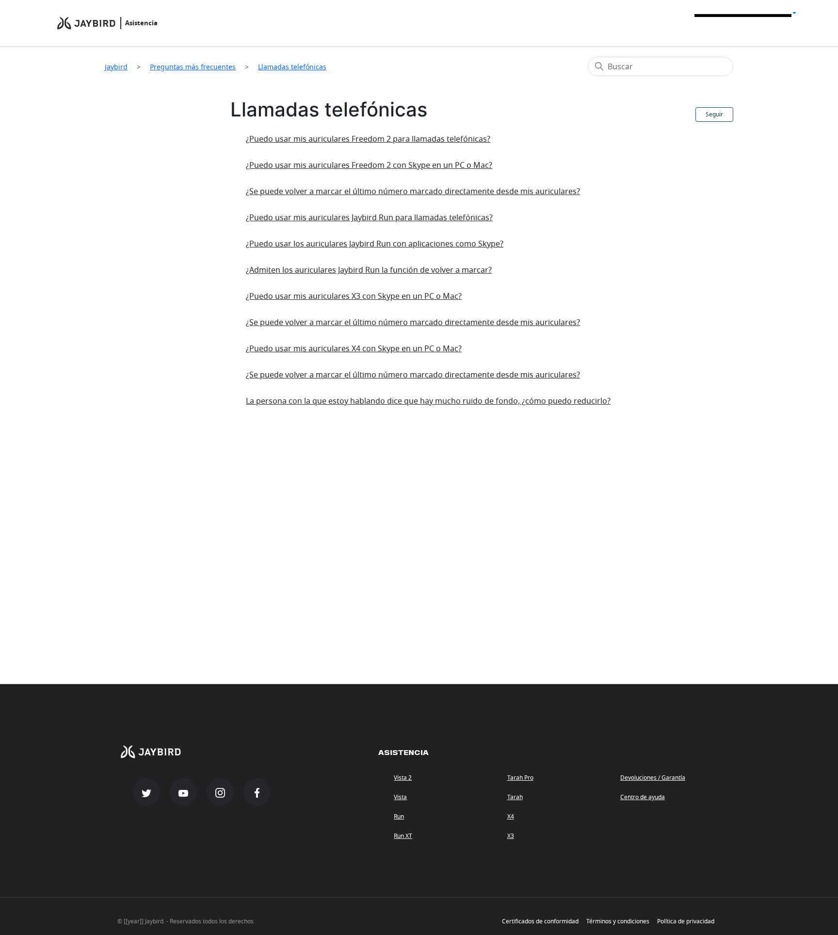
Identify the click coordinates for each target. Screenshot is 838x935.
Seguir (714, 114)
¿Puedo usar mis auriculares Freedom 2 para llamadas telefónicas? (368, 139)
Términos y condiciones (617, 921)
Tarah (515, 797)
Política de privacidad (685, 921)
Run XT (403, 836)
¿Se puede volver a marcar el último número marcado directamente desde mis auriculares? (413, 191)
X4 (510, 816)
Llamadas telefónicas (292, 66)
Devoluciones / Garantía (652, 777)
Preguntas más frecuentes (193, 66)
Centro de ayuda (642, 797)
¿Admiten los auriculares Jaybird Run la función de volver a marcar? (369, 270)
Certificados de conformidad (540, 921)
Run (399, 816)
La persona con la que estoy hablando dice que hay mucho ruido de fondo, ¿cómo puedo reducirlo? (428, 401)
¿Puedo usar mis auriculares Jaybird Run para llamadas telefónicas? (369, 218)
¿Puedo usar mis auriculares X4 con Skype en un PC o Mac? (354, 349)
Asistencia (141, 23)
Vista (400, 797)
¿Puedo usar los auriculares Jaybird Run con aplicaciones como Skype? (374, 244)
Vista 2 (403, 777)
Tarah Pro (520, 777)
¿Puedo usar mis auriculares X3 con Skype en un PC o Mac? (354, 296)
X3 (510, 836)
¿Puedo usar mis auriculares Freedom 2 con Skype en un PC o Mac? (369, 165)
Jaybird (116, 66)
